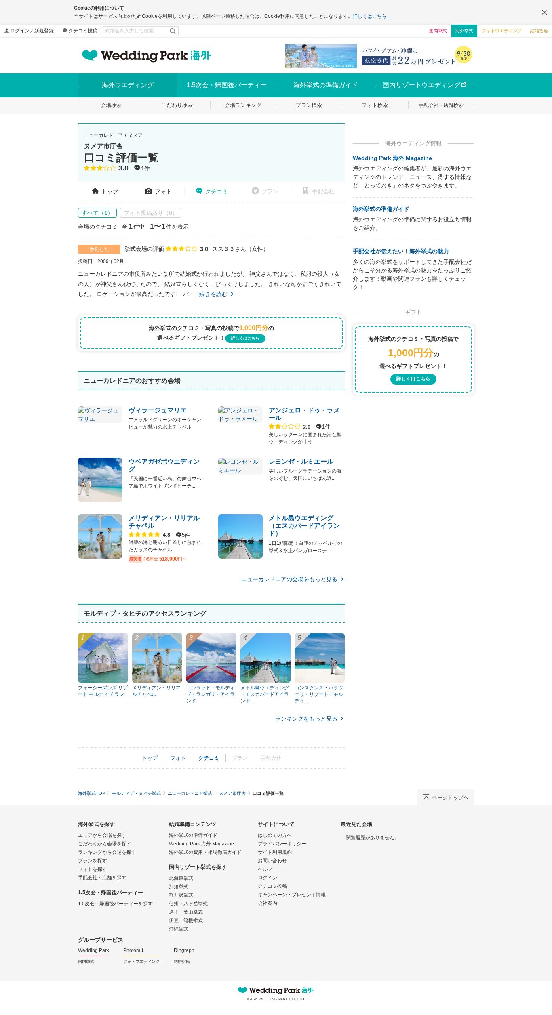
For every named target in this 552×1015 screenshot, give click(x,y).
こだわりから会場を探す (104, 844)
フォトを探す (92, 869)
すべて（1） (97, 213)
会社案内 (267, 903)
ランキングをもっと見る (306, 718)
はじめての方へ (275, 835)
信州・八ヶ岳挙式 (188, 903)
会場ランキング (243, 105)
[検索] (173, 30)
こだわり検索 (177, 105)
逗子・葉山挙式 (186, 912)
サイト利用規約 (275, 852)
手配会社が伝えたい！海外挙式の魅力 (401, 251)
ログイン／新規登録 (32, 31)
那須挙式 (178, 886)
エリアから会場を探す (102, 835)
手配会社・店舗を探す (102, 878)
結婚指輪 (539, 30)
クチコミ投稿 (82, 31)
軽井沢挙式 (181, 895)
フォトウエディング (502, 30)
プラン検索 (309, 105)
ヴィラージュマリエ (158, 410)
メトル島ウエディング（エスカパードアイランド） (304, 526)
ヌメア (135, 135)
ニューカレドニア (103, 135)
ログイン (267, 878)
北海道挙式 (181, 878)
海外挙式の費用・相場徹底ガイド (205, 852)
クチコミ (216, 191)
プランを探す (92, 861)
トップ (109, 191)
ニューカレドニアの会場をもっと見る (289, 579)
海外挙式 (464, 30)
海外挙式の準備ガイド (381, 209)
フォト (163, 191)
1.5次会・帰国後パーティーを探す (115, 903)
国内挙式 (438, 30)
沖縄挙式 (178, 929)
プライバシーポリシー (282, 844)
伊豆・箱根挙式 (186, 920)
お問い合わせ (272, 861)
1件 (145, 169)
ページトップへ (450, 797)
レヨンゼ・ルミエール (301, 461)
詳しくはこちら (370, 16)
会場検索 (111, 105)
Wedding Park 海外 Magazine (392, 158)
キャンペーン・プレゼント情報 (292, 894)
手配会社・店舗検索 (441, 105)
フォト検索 (375, 105)
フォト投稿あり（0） (151, 213)
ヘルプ (265, 869)
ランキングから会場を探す (107, 852)
